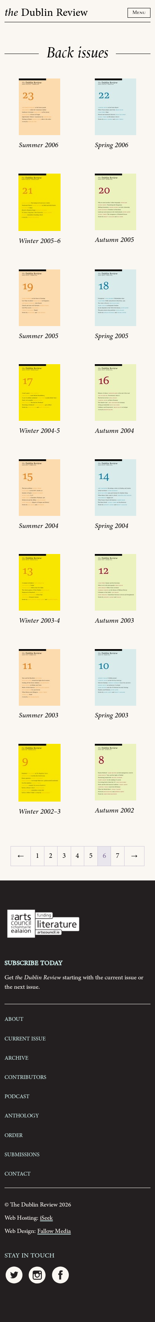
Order (14, 1135)
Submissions (22, 1154)
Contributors (25, 1077)
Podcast (17, 1096)
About (14, 1019)
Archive (16, 1057)
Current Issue (25, 1038)
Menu (139, 12)
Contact (17, 1173)
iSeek (46, 1218)
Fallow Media (54, 1231)
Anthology (22, 1115)
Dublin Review (46, 13)
